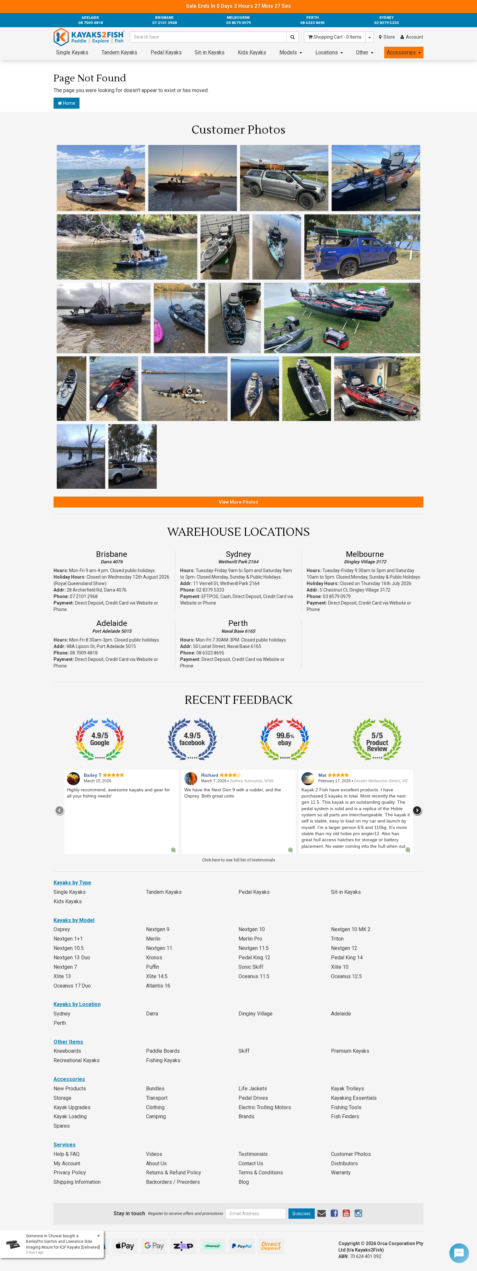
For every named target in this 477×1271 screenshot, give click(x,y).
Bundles (155, 1088)
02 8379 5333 (210, 590)
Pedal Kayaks (166, 52)
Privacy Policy (70, 1172)
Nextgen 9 (157, 929)
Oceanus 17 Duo (72, 986)
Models (288, 52)
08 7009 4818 (84, 652)
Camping (156, 1116)
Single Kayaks (72, 52)
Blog (243, 1182)
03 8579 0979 (337, 596)
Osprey (62, 929)
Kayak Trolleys (347, 1088)
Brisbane (111, 554)
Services (65, 1145)
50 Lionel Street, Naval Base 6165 (227, 646)
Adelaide (111, 623)
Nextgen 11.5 (253, 948)
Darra (152, 1014)
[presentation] (60, 810)
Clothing (155, 1107)
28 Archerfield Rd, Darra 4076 (97, 590)
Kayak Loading (70, 1116)
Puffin (152, 967)
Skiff (244, 1051)
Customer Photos (351, 1154)
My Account (67, 1163)
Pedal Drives (253, 1098)
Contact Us (250, 1163)
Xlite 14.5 (156, 976)
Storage (62, 1098)
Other (362, 52)
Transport (156, 1098)
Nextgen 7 (65, 967)
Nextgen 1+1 (68, 939)
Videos (154, 1154)
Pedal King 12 (254, 957)
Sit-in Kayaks (210, 52)
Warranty (341, 1172)
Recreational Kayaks (77, 1060)
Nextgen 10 (251, 929)
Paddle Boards (163, 1051)
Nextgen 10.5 (69, 948)
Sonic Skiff (250, 967)
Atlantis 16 (158, 986)
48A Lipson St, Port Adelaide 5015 (101, 646)
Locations (326, 52)
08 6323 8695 (210, 652)
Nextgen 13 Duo (72, 957)
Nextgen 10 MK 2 (351, 929)
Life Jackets (252, 1088)
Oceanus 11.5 (253, 976)
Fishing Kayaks (163, 1060)
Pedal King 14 (347, 957)
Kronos (154, 957)
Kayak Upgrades (72, 1107)
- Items (337, 37)
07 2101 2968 (84, 596)
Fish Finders (345, 1116)
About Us (156, 1163)
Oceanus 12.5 (346, 976)
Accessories (401, 52)
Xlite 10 (340, 967)
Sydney (238, 554)
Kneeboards (67, 1051)
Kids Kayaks (252, 52)
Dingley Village (255, 1014)
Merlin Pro (250, 939)
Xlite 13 (62, 976)
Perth (238, 623)
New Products (70, 1088)
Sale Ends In (238, 6)
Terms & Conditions (260, 1172)
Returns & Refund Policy (173, 1172)
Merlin (153, 939)
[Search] (292, 36)
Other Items (68, 1042)
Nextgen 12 (344, 948)
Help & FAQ (67, 1154)
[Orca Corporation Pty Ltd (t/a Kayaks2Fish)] (89, 37)
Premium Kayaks (350, 1051)
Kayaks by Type (72, 883)
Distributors (344, 1163)
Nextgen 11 (159, 948)
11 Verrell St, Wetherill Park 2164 (226, 583)
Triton (337, 939)
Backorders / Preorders (173, 1182)
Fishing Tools (346, 1107)
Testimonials (253, 1154)
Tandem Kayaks (119, 52)
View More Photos (238, 502)
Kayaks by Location (77, 1004)
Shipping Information (77, 1182)
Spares (62, 1126)
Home (68, 103)
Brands (246, 1116)
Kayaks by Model (74, 920)
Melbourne (365, 554)
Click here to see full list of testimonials (238, 859)
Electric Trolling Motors (264, 1107)
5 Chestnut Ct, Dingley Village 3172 (355, 590)
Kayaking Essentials (354, 1098)
